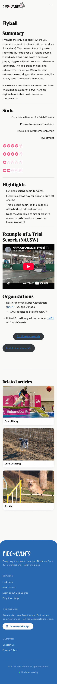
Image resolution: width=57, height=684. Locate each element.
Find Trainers (9, 587)
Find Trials (8, 582)
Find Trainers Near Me (18, 348)
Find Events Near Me (28, 336)
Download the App (20, 626)
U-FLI (51, 318)
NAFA (10, 306)
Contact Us (8, 644)
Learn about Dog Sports (15, 592)
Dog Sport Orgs (11, 598)
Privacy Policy (10, 650)
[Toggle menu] (51, 5)
